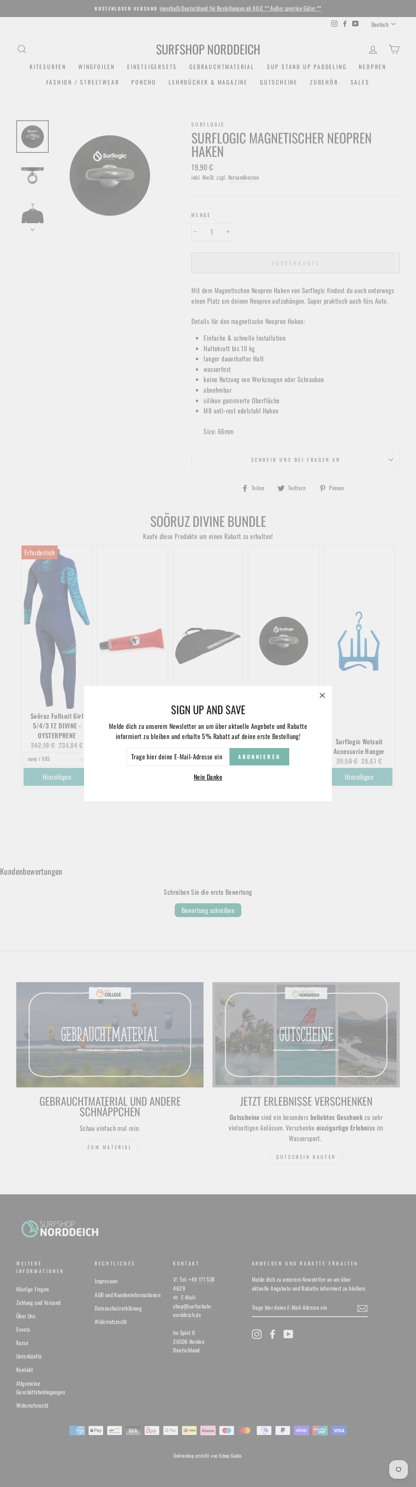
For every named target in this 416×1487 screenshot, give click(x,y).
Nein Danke (208, 777)
